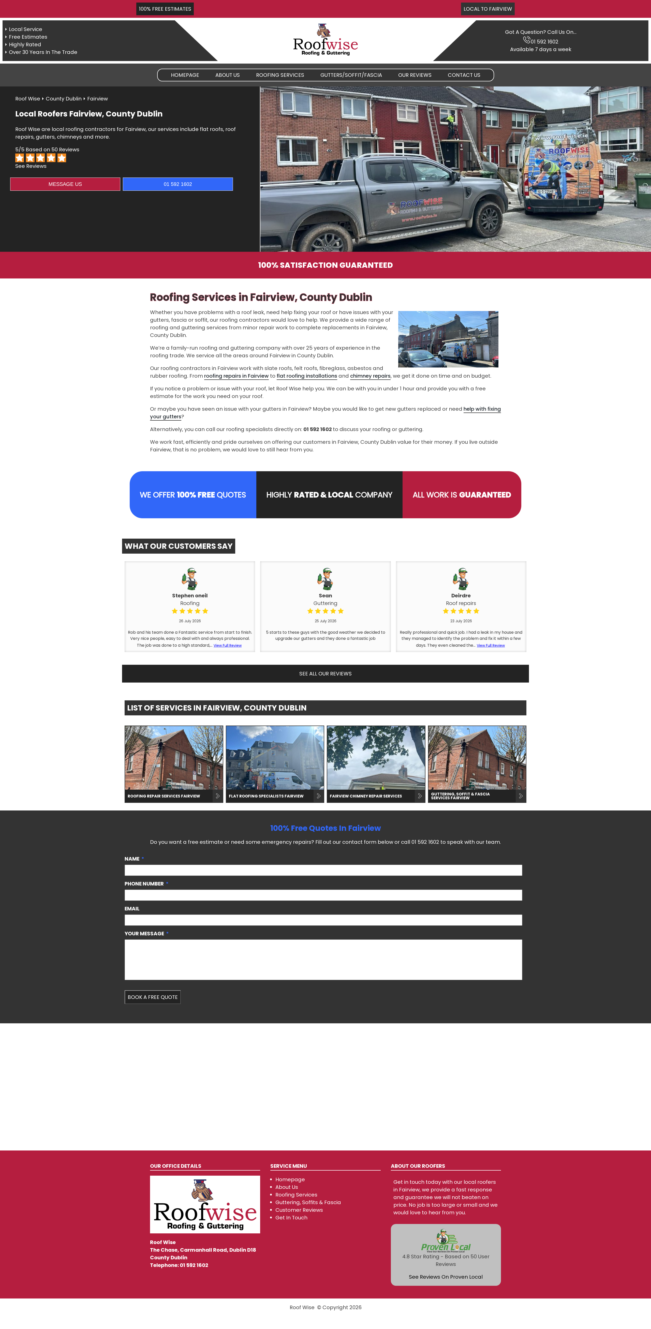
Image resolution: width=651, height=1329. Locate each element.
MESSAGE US (65, 184)
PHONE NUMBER (147, 883)
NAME (134, 858)
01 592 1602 (544, 41)
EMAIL (132, 908)
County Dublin (64, 98)
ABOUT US (227, 75)
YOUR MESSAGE (147, 933)
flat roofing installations (307, 375)
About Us (286, 1187)
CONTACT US (464, 75)
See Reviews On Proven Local (446, 1276)
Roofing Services (296, 1194)
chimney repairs (370, 375)
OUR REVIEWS (415, 75)
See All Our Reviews (325, 673)
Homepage (185, 75)
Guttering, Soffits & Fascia (308, 1202)
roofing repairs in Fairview (236, 375)
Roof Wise (27, 98)
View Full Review (228, 645)
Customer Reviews (299, 1210)
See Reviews (31, 166)
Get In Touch (291, 1217)
